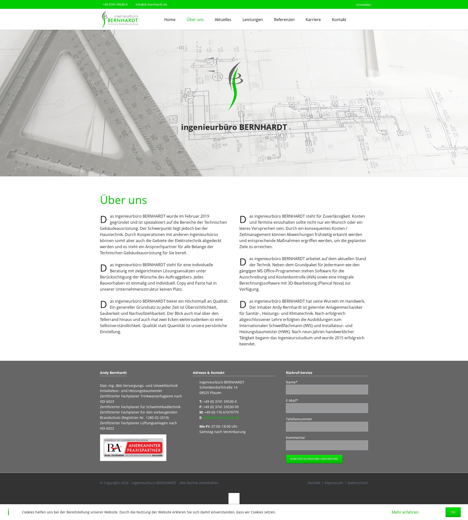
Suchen (363, 19)
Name (294, 382)
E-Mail (294, 400)
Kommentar (295, 437)
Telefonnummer (299, 419)
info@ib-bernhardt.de (221, 417)
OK (453, 512)
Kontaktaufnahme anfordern (314, 459)
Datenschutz (358, 482)
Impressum (334, 482)
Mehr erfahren (405, 512)
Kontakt (314, 482)
